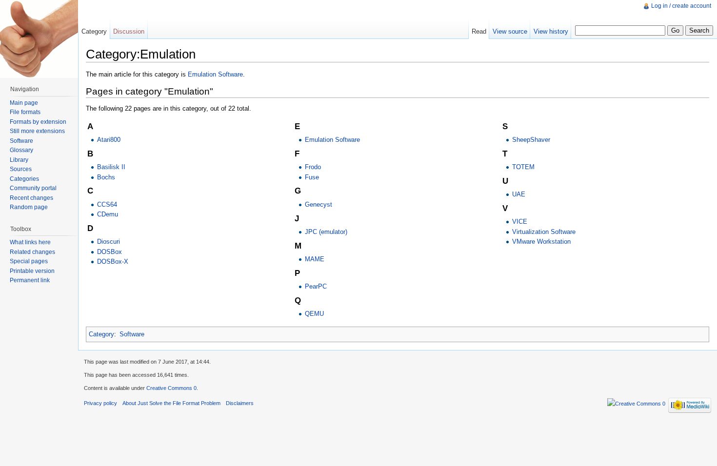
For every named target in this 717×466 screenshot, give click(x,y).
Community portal (33, 188)
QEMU (314, 313)
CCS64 (107, 204)
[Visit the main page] (39, 39)
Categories (24, 178)
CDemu (107, 214)
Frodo (313, 167)
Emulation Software (215, 74)
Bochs (106, 177)
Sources (21, 169)
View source (510, 31)
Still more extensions (37, 131)
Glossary (21, 150)
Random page (29, 207)
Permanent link (30, 280)
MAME (314, 259)
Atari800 (108, 139)
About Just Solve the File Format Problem (171, 403)
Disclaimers (240, 403)
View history (551, 31)
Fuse (312, 177)
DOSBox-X (112, 261)
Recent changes (31, 197)
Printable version (32, 271)
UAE (518, 194)
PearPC (316, 286)
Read (479, 31)
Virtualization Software (544, 231)
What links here (30, 242)
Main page (24, 102)
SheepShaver (531, 139)
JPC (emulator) (326, 231)
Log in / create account (681, 5)
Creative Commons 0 (171, 388)
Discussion (128, 31)
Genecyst (318, 204)
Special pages (29, 261)
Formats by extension (38, 121)
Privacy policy (100, 403)
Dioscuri (108, 241)
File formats (25, 112)
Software (132, 334)
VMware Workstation (541, 241)
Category (101, 334)
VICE (519, 221)
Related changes (32, 252)
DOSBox (109, 251)
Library (19, 159)
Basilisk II (111, 167)
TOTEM (523, 167)
